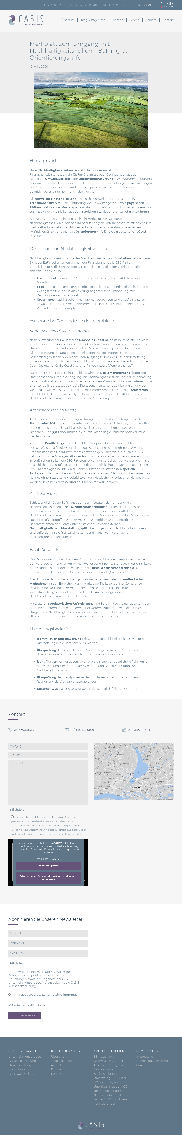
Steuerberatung (114, 5)
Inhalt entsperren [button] (48, 865)
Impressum (144, 1056)
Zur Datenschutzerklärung (27, 1004)
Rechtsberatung (142, 5)
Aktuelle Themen (63, 1065)
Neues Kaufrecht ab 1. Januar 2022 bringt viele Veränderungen (110, 1099)
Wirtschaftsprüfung (84, 5)
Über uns (68, 20)
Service (134, 20)
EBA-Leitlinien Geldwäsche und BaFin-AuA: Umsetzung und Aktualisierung (111, 1063)
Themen (117, 20)
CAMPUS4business (21, 1073)
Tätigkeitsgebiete (93, 20)
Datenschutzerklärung (47, 817)
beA (139, 1065)
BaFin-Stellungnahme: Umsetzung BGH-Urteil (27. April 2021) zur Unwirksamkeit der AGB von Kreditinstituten (110, 1082)
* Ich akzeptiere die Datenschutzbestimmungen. (45, 994)
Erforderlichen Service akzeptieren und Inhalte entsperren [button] (48, 878)
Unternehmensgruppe (49, 5)
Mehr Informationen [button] (48, 858)
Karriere (151, 20)
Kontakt (168, 20)
